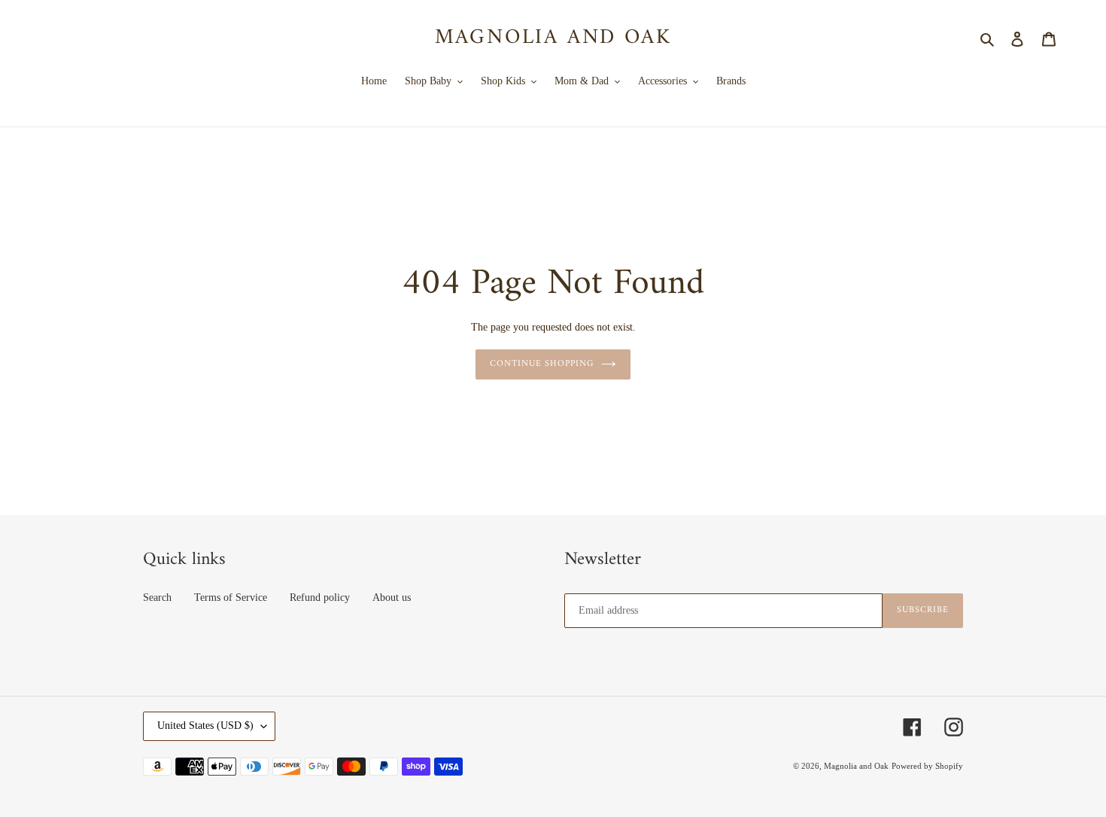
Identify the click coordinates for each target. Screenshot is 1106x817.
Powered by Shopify (927, 765)
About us (391, 597)
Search (157, 597)
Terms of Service (230, 597)
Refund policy (320, 597)
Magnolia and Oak (553, 38)
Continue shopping (542, 364)
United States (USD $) (205, 725)
